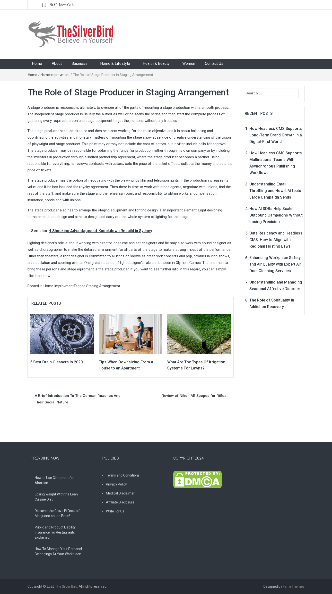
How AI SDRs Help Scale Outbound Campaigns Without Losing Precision (276, 215)
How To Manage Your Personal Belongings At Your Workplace (58, 551)
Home (37, 63)
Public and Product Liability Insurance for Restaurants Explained (55, 532)
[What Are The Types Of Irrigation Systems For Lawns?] (199, 334)
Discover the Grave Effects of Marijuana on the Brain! (57, 513)
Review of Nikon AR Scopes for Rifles (194, 395)
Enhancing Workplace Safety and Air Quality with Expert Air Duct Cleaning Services (275, 264)
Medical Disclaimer (120, 493)
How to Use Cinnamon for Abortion (54, 480)
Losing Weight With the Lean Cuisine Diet (56, 496)
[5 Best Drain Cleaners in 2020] (62, 334)
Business (79, 63)
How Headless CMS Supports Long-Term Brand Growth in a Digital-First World (275, 135)
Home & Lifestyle (115, 63)
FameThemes (294, 586)
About (57, 63)
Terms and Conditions (123, 475)
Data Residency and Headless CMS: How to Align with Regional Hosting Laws (275, 240)
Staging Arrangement (103, 286)
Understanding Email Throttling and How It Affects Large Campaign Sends (275, 191)
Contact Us (214, 63)
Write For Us (115, 511)
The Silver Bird (66, 586)
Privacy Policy (116, 484)
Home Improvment (55, 75)
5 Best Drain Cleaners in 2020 (56, 362)
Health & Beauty (156, 63)
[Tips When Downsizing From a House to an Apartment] (130, 334)
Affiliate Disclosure (120, 502)
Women (188, 63)
